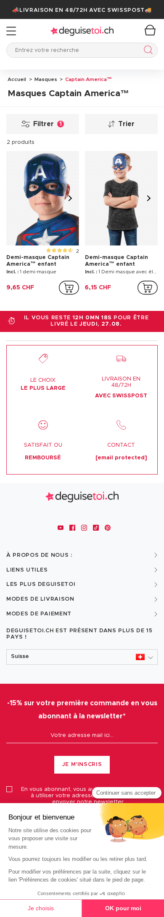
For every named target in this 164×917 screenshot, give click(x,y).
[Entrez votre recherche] (146, 51)
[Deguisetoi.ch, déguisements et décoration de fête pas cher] (82, 31)
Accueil (16, 79)
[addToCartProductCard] (69, 287)
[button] (82, 657)
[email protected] (121, 458)
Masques (45, 79)
